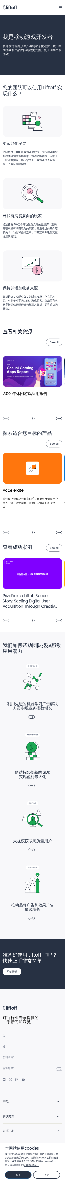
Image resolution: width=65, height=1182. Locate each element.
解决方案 (8, 1116)
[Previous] (6, 418)
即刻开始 (12, 972)
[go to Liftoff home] (10, 7)
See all (54, 342)
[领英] (4, 1079)
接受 (18, 1175)
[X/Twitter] (10, 1079)
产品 (5, 1102)
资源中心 (8, 1131)
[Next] (59, 418)
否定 (46, 1175)
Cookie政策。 (31, 1165)
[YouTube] (23, 1079)
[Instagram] (16, 1079)
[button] (60, 7)
